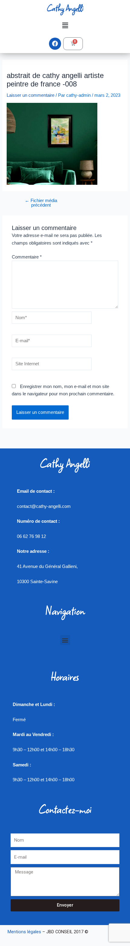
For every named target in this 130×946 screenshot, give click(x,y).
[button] (65, 25)
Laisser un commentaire (30, 95)
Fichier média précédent (41, 202)
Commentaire (27, 257)
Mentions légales (24, 931)
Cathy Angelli (65, 8)
